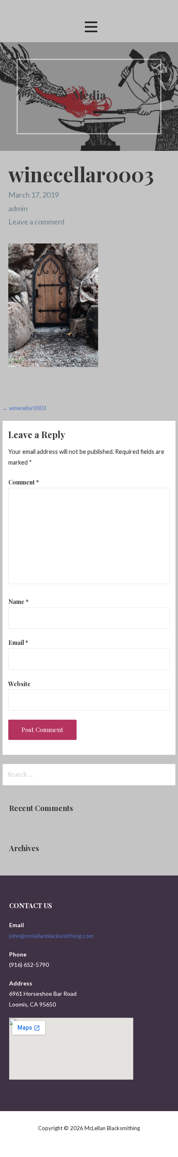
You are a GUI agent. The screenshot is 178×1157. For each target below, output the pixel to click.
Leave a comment (36, 221)
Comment (23, 482)
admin (18, 208)
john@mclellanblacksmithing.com (51, 935)
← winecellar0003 (24, 408)
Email (18, 642)
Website (19, 684)
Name (18, 601)
